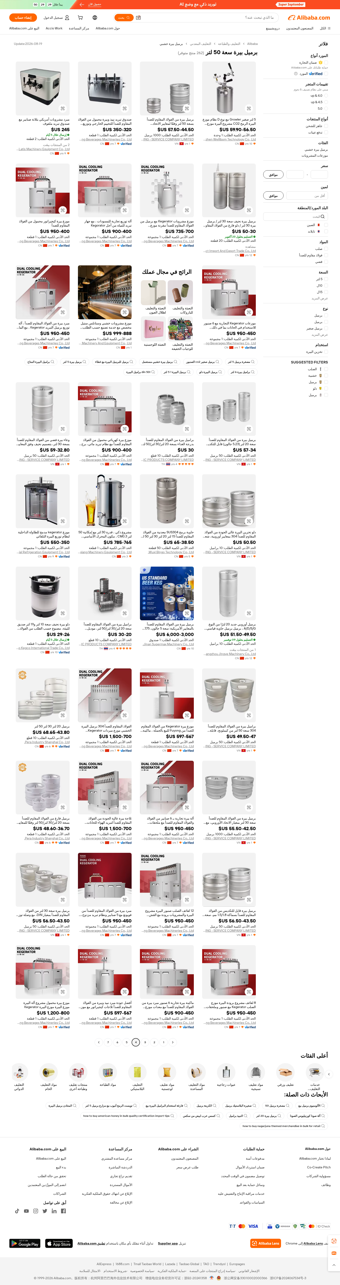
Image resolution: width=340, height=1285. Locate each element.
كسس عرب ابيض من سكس (199, 1115)
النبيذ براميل (236, 1115)
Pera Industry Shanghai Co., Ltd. (47, 742)
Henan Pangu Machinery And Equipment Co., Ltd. (105, 343)
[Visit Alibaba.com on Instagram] (35, 1211)
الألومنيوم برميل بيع (309, 1105)
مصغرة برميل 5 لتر (239, 361)
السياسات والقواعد (252, 1202)
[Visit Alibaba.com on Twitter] (45, 1211)
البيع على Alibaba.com (51, 1158)
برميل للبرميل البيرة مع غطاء (112, 361)
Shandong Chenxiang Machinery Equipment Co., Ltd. (105, 552)
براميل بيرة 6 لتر (240, 372)
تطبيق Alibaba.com (91, 1243)
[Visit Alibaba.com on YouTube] (26, 1211)
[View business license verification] (212, 1278)
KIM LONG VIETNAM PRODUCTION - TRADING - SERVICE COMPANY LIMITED (167, 139)
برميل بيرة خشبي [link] (171, 44)
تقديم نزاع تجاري (121, 1176)
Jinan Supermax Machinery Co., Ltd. (168, 644)
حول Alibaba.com (318, 1149)
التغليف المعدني (200, 44)
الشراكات (59, 1193)
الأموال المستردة (121, 1185)
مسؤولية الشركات (318, 1176)
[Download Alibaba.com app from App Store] (59, 1243)
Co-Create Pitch (319, 1167)
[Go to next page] (99, 1042)
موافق (273, 175)
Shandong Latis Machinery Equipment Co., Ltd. (43, 149)
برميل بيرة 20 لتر (266, 1115)
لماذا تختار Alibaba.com (315, 1158)
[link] (334, 1241)
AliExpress (104, 1264)
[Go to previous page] (173, 1042)
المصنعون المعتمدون (184, 1158)
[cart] (79, 18)
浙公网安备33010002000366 (245, 1278)
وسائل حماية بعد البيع (251, 1185)
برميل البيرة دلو (208, 372)
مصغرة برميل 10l (275, 1105)
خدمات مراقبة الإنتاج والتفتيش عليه (241, 1193)
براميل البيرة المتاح (39, 361)
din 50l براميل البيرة (138, 372)
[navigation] (295, 543)
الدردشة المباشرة (120, 1167)
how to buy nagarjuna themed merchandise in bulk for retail (281, 1126)
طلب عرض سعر (187, 1167)
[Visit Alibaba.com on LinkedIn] (54, 1211)
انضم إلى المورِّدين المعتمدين (47, 1185)
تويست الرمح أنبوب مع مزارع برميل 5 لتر (108, 1105)
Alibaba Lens (313, 1243)
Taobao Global (189, 1264)
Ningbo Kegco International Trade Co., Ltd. (43, 648)
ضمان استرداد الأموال (250, 1167)
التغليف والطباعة (229, 44)
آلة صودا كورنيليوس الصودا (305, 1115)
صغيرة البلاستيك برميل (238, 1105)
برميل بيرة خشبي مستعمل (157, 361)
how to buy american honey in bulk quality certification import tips (126, 1115)
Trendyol (219, 1264)
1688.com (122, 1264)
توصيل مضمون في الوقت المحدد (243, 1176)
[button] (138, 17)
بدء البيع (61, 1167)
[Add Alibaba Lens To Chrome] (265, 1243)
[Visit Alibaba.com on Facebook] (63, 1211)
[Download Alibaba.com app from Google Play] (24, 1243)
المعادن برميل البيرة (60, 1105)
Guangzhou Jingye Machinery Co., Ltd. (229, 654)
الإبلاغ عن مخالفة (121, 1202)
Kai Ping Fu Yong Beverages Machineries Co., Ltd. (105, 139)
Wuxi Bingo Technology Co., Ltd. (171, 552)
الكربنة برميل (204, 1105)
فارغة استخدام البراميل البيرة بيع (164, 1105)
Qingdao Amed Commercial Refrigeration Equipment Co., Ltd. (43, 552)
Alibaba (252, 44)
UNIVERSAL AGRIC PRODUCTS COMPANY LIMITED (167, 460)
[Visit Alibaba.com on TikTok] (17, 1211)
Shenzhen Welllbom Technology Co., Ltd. (229, 139)
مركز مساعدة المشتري (116, 1158)
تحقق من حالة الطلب (52, 1176)
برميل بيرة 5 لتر (72, 361)
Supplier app (168, 1243)
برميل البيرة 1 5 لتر (175, 372)
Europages (237, 1264)
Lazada (170, 1264)
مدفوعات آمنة (255, 1158)
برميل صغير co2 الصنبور (200, 361)
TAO (206, 1264)
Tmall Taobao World (147, 1264)
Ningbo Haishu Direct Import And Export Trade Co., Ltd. (229, 251)
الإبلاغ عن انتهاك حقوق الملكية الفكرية (107, 1193)
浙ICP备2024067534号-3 (288, 1278)
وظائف (326, 1185)
